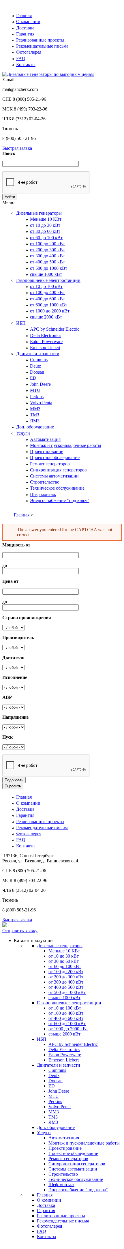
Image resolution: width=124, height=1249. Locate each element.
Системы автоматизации (54, 475)
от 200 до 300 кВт (47, 249)
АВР (7, 697)
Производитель (18, 637)
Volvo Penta (41, 402)
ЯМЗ (35, 420)
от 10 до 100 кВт (46, 286)
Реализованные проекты (40, 40)
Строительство (44, 482)
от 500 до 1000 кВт (48, 268)
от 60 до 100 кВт (46, 237)
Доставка (25, 27)
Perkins (37, 396)
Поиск (8, 153)
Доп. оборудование (35, 426)
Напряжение (15, 717)
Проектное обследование (55, 457)
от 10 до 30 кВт (45, 225)
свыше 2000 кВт (46, 316)
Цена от (10, 581)
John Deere (40, 384)
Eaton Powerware (46, 341)
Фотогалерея (28, 52)
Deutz (35, 366)
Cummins (39, 359)
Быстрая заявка (17, 148)
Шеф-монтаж (43, 494)
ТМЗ (34, 414)
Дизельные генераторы (39, 213)
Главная (24, 15)
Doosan (37, 372)
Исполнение (14, 677)
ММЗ (35, 408)
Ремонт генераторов (50, 463)
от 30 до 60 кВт (45, 231)
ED (33, 378)
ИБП (21, 323)
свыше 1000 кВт (46, 274)
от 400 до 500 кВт (47, 261)
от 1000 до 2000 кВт (49, 310)
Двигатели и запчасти (37, 353)
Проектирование (46, 451)
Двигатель (13, 657)
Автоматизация (45, 439)
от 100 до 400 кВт (47, 292)
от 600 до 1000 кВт (48, 304)
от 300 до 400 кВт (47, 255)
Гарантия (25, 33)
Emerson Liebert (45, 347)
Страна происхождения (26, 617)
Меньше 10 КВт (45, 219)
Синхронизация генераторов (58, 469)
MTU (35, 390)
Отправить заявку (19, 930)
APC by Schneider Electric (54, 329)
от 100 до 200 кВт (47, 243)
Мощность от (16, 544)
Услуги (23, 433)
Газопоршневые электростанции (48, 280)
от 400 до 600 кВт (47, 298)
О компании (28, 21)
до (4, 565)
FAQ (20, 58)
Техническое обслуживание (57, 488)
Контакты (25, 64)
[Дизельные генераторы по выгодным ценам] (48, 74)
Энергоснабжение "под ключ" (59, 500)
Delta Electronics (45, 335)
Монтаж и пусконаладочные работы (65, 445)
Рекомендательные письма (42, 46)
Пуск (7, 737)
